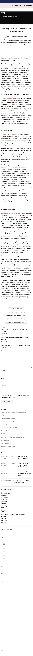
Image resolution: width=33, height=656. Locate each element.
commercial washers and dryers (16, 322)
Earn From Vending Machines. (9, 422)
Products (3, 630)
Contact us (4, 606)
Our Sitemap (4, 624)
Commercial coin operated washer (11, 134)
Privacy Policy (5, 612)
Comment (4, 351)
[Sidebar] (2, 654)
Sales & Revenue (6, 431)
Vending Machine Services (8, 597)
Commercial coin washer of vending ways (13, 213)
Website (3, 385)
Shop (2, 594)
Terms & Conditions (6, 618)
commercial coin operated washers (16, 315)
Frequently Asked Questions (9, 425)
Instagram (4, 635)
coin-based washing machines (16, 312)
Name (3, 370)
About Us (3, 600)
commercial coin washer (16, 319)
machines (7, 66)
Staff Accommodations (11, 16)
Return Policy (5, 615)
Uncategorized (5, 440)
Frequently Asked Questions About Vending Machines (23, 465)
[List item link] (16, 552)
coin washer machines (16, 308)
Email (3, 378)
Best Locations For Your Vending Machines (13, 412)
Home (2, 16)
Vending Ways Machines (8, 443)
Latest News (4, 621)
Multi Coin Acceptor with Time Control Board (13, 644)
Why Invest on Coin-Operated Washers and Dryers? (24, 473)
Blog (2, 415)
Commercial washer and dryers (10, 98)
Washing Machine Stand (8, 446)
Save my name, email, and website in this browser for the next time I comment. (16, 396)
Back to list (4, 333)
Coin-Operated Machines (8, 418)
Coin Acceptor (5, 627)
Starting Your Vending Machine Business (12, 437)
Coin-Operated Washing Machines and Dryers (14, 638)
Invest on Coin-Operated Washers (10, 428)
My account (4, 641)
